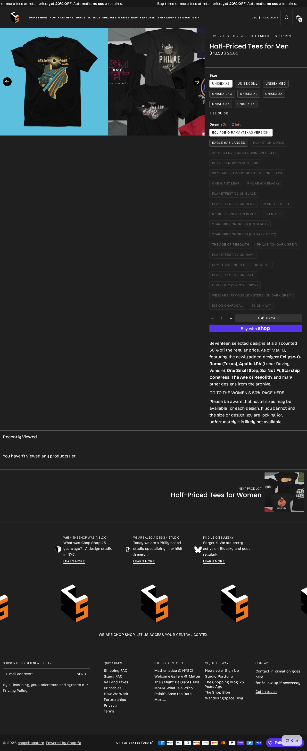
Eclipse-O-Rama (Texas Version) (241, 132)
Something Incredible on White (241, 266)
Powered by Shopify (63, 743)
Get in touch (266, 691)
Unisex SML (248, 83)
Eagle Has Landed (228, 142)
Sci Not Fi (274, 215)
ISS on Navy (262, 307)
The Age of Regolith (232, 245)
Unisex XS (221, 83)
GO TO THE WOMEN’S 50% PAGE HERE (246, 392)
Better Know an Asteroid (235, 164)
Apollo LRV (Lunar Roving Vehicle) (244, 154)
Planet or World (270, 144)
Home (213, 36)
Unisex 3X (221, 104)
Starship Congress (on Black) (240, 225)
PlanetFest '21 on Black (234, 195)
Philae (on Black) (264, 184)
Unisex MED (276, 83)
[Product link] (237, 492)
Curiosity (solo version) (235, 286)
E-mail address (18, 674)
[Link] (153, 3)
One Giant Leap (227, 184)
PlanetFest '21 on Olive (234, 205)
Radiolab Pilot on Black (234, 215)
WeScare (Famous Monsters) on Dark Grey (251, 296)
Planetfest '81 (277, 205)
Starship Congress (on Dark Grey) (244, 235)
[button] (286, 17)
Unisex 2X (274, 94)
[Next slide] (197, 81)
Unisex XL (248, 94)
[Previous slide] (7, 81)
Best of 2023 (233, 36)
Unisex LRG (222, 94)
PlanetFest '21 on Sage (233, 276)
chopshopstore (31, 743)
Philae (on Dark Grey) (278, 245)
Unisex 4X (246, 104)
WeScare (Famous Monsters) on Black (247, 174)
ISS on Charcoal (228, 307)
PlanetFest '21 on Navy (233, 256)
